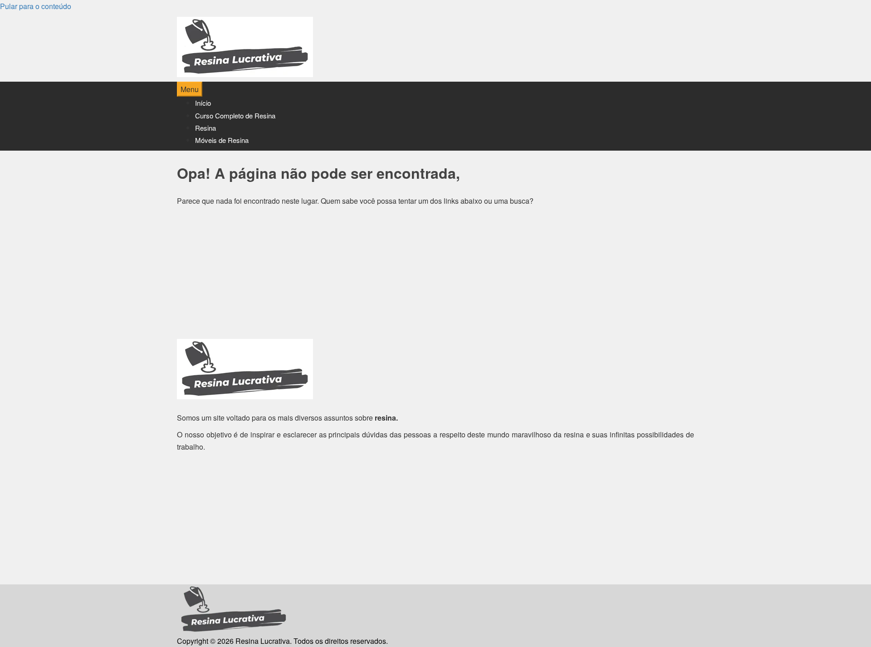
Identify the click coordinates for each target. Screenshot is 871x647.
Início (203, 103)
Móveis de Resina (222, 140)
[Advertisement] (435, 275)
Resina (205, 127)
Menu (190, 89)
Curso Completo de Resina (235, 115)
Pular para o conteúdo (35, 6)
